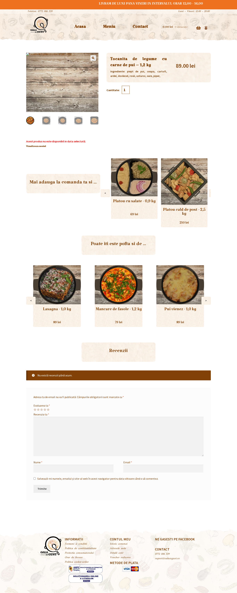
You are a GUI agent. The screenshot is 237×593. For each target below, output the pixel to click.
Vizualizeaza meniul (36, 146)
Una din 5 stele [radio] (34, 409)
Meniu (109, 28)
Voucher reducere (120, 557)
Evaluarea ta (41, 405)
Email (127, 462)
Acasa (80, 28)
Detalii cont (116, 553)
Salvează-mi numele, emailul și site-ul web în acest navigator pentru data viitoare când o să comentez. (97, 478)
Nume (37, 462)
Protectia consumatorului (79, 553)
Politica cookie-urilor (76, 562)
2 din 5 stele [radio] (38, 409)
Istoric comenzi (118, 544)
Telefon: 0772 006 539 (39, 11)
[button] (93, 58)
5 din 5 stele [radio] (48, 409)
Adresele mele (118, 548)
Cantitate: (113, 90)
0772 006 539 (162, 554)
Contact (140, 28)
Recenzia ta (41, 414)
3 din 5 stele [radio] (41, 409)
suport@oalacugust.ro (167, 558)
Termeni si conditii (76, 544)
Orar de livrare (73, 557)
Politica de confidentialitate (80, 548)
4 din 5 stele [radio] (44, 409)
